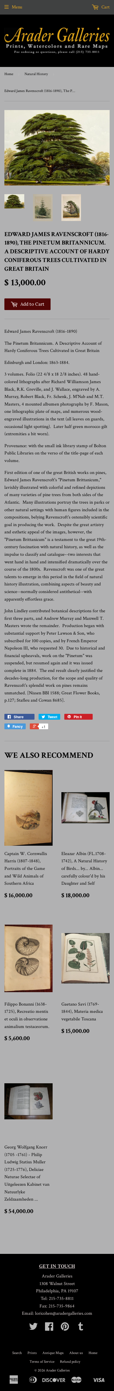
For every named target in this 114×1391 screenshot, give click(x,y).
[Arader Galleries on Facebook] (49, 1328)
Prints (32, 1353)
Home (8, 74)
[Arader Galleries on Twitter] (33, 1328)
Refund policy (70, 1361)
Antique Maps (53, 1353)
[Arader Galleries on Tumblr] (80, 1328)
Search (17, 1353)
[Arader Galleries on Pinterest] (65, 1328)
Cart (105, 7)
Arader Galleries (58, 1370)
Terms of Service (42, 1361)
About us (76, 1353)
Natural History (36, 74)
